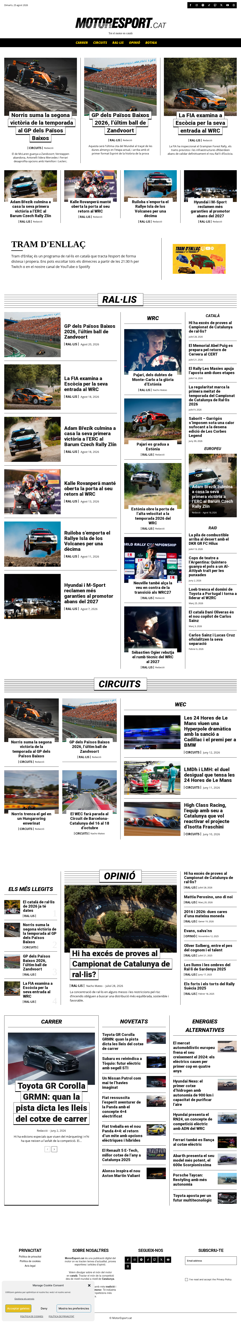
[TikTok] (209, 5)
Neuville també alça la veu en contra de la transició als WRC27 (153, 588)
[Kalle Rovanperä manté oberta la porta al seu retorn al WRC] (90, 186)
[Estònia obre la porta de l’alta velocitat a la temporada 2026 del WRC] (153, 486)
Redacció (48, 148)
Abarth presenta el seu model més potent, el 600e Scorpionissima (193, 1160)
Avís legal (30, 1265)
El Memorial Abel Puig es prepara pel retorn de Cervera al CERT (211, 349)
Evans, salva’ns (198, 931)
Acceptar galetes (18, 1308)
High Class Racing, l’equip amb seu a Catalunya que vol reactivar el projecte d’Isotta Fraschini (206, 816)
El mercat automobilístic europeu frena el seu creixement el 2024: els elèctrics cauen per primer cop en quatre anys (194, 1057)
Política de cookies (30, 1261)
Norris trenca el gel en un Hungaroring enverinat (31, 819)
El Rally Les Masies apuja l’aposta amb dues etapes (212, 370)
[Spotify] (203, 5)
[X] (221, 5)
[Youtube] (227, 5)
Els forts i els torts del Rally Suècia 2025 (209, 986)
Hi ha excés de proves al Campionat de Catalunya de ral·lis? (211, 327)
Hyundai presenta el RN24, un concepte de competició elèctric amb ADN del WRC (192, 1121)
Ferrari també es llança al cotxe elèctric (193, 1142)
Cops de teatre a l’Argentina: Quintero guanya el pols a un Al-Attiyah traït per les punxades (209, 566)
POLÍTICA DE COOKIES (31, 1316)
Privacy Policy (224, 1279)
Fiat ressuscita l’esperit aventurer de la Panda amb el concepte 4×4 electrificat (121, 1107)
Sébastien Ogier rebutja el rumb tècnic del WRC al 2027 (153, 657)
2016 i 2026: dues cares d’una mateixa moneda (205, 914)
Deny (44, 1308)
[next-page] (230, 460)
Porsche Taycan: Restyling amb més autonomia (190, 1180)
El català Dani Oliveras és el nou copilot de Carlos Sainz (211, 616)
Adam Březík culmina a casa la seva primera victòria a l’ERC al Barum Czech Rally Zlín (30, 209)
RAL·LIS (115, 140)
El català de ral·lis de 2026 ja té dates (39, 906)
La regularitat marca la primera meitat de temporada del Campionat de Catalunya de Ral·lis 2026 (212, 395)
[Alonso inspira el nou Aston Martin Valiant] (156, 1173)
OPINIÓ (190, 936)
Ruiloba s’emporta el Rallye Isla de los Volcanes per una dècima (150, 209)
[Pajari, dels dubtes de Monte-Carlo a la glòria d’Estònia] (153, 352)
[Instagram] (197, 5)
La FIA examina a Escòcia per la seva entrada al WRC (200, 123)
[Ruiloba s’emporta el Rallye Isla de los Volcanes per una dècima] (150, 186)
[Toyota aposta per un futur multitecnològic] (227, 1198)
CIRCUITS (35, 148)
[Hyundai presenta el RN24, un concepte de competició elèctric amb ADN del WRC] (227, 1118)
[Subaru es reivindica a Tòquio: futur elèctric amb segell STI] (156, 1062)
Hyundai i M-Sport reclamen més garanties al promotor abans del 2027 (210, 209)
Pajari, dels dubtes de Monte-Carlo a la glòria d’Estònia (153, 379)
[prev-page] (224, 460)
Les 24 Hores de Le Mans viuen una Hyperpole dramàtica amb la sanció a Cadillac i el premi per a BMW (210, 731)
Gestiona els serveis (24, 1298)
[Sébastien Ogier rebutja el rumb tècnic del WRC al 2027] (153, 629)
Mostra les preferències (74, 1308)
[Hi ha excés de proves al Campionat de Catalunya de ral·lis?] (120, 919)
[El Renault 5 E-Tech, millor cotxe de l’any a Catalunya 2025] (156, 1154)
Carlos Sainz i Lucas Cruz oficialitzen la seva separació (212, 639)
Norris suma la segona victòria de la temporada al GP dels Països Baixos (31, 749)
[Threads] (234, 5)
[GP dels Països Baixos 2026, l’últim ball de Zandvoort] (120, 87)
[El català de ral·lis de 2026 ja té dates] (12, 907)
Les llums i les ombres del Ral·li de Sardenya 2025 (207, 967)
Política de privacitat (30, 1256)
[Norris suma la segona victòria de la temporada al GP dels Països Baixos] (40, 87)
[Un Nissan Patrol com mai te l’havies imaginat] (156, 1081)
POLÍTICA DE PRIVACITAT (61, 1316)
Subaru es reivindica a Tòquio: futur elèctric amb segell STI (122, 1063)
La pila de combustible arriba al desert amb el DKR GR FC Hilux (209, 539)
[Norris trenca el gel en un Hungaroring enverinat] (31, 792)
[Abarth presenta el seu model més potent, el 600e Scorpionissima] (227, 1159)
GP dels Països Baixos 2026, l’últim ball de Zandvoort (120, 123)
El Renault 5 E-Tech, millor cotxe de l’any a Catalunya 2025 (121, 1155)
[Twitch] (215, 5)
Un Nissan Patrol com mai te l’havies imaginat (121, 1083)
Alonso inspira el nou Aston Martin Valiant (121, 1173)
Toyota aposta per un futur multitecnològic (192, 1197)
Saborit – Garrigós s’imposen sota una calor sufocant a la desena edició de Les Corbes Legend (211, 427)
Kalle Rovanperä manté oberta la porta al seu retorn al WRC (90, 206)
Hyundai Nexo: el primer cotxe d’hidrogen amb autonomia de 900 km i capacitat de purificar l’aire (193, 1093)
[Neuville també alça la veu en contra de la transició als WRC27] (153, 560)
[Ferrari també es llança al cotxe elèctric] (227, 1142)
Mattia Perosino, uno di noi (208, 897)
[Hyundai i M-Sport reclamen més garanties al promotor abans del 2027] (210, 186)
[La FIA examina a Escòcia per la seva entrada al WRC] (200, 87)
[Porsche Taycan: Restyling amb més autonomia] (227, 1178)
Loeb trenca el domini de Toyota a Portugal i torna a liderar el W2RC (213, 593)
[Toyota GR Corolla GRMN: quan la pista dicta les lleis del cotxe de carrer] (51, 1059)
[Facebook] (190, 5)
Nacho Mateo (160, 390)
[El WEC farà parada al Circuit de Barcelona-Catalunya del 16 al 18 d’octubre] (89, 792)
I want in (208, 1271)
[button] (89, 1285)
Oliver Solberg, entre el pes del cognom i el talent (208, 947)
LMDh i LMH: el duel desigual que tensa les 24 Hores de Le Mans (209, 775)
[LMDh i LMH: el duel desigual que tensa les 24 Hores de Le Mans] (152, 778)
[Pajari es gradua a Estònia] (153, 421)
